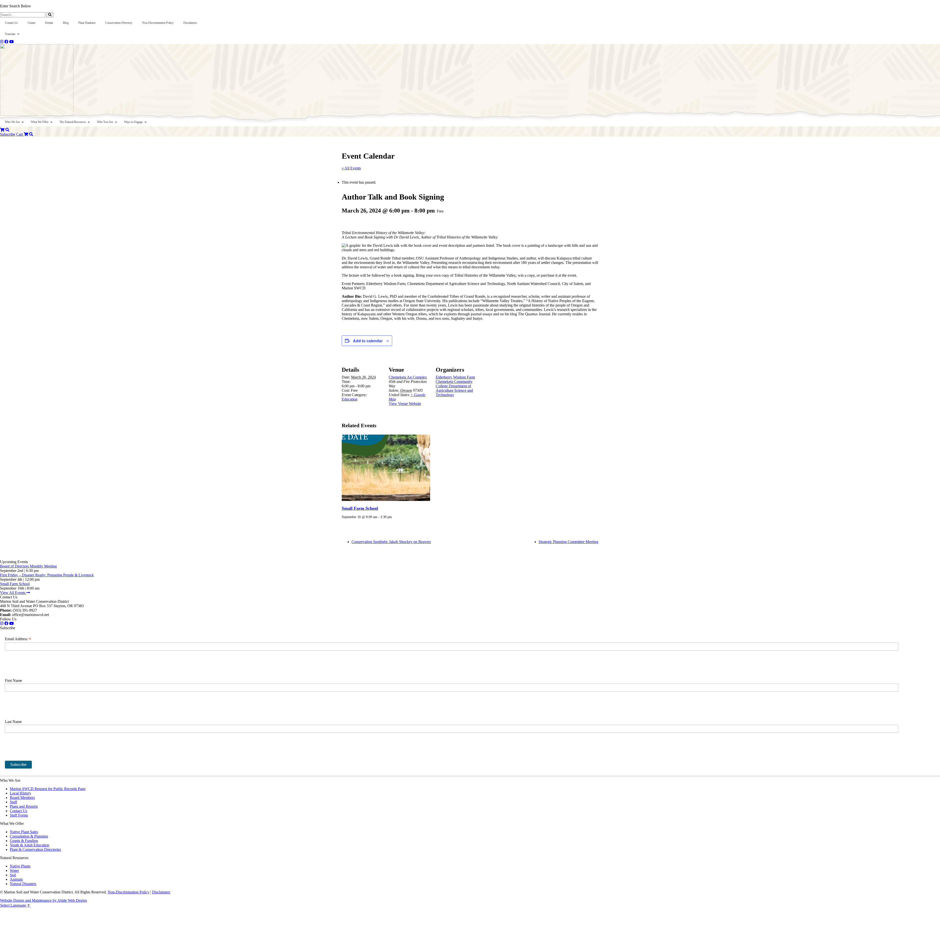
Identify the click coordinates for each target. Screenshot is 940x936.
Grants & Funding (24, 841)
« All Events (351, 168)
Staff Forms (19, 815)
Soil (13, 875)
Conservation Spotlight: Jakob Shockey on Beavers (391, 542)
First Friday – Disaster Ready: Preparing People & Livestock (47, 575)
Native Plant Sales (24, 832)
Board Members (22, 797)
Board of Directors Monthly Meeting (28, 566)
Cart (20, 134)
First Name (13, 680)
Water (14, 870)
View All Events (13, 593)
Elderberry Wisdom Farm (455, 377)
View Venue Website (405, 404)
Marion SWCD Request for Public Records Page (47, 789)
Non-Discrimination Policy (128, 892)
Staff (13, 802)
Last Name (13, 722)
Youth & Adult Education (29, 845)
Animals (16, 879)
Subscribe (7, 134)
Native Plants (20, 866)
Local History (20, 793)
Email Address (18, 639)
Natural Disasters (23, 884)
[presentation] (386, 468)
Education (349, 399)
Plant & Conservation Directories (35, 849)
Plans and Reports (24, 806)
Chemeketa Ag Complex (408, 377)
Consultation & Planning (29, 836)
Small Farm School (360, 508)
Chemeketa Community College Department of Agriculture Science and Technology (454, 388)
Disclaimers (161, 892)
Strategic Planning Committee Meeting (568, 542)
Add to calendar (368, 341)
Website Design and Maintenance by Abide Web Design (43, 900)
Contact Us (18, 811)
